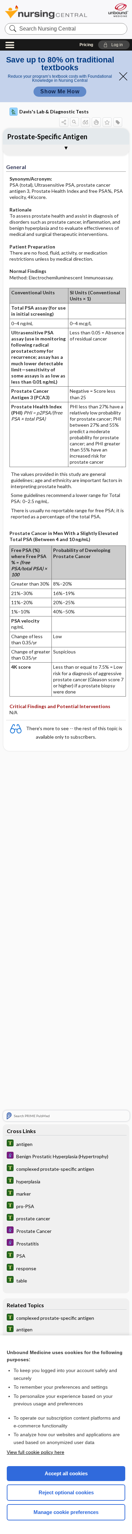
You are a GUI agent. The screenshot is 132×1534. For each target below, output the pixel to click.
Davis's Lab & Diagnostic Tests (54, 111)
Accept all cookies (66, 1473)
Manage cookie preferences (66, 1512)
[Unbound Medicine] (118, 10)
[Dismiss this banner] (123, 76)
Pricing (86, 44)
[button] (114, 44)
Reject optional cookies (66, 1492)
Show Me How (60, 91)
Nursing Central (46, 11)
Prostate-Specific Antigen (47, 136)
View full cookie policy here (35, 1452)
